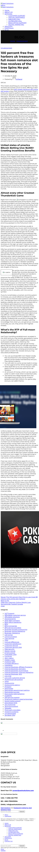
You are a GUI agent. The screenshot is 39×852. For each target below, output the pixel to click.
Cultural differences (12, 642)
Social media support (13, 701)
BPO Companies (11, 626)
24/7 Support (9, 613)
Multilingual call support (14, 679)
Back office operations (13, 622)
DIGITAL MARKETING (16, 24)
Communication (11, 637)
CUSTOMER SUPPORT (16, 16)
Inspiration (9, 665)
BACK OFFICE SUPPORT (17, 23)
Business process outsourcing (16, 629)
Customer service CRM (13, 647)
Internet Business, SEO (13, 674)
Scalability (8, 696)
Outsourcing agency (12, 685)
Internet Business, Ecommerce (16, 671)
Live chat (8, 676)
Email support (10, 653)
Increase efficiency (12, 663)
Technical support (11, 706)
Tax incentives (10, 704)
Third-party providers (12, 710)
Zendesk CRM (10, 715)
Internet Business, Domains (15, 669)
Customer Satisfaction (13, 644)
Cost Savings (9, 638)
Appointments (10, 619)
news (7, 681)
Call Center (9, 635)
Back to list (5, 601)
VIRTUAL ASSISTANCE (16, 17)
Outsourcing (9, 683)
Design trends (10, 651)
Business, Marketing (12, 633)
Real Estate (9, 688)
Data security (9, 649)
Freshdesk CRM (10, 654)
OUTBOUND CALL (15, 21)
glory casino (9, 658)
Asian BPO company (12, 620)
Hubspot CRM (10, 662)
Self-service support (12, 697)
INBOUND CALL (14, 19)
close (3, 606)
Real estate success (12, 692)
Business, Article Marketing (15, 631)
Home (12, 41)
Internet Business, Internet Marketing (19, 672)
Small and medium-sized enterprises (18, 699)
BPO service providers (13, 628)
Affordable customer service (15, 615)
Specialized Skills (11, 703)
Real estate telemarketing (14, 694)
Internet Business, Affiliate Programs (18, 667)
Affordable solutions (12, 617)
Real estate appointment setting (17, 690)
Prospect (8, 687)
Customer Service (11, 646)
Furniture (8, 656)
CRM (6, 640)
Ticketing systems (11, 712)
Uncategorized (22, 41)
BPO (6, 624)
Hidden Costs (10, 660)
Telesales (8, 708)
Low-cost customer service (15, 678)
